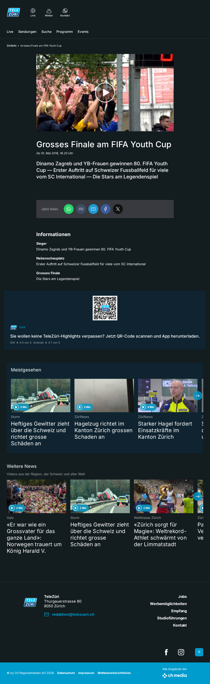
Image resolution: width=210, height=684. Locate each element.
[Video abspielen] (105, 92)
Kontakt (180, 625)
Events (83, 32)
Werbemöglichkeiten (168, 604)
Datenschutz (66, 673)
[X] (118, 209)
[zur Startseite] (13, 12)
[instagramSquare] (181, 652)
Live (10, 32)
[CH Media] (174, 675)
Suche (46, 32)
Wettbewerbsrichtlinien (114, 673)
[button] (81, 209)
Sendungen (27, 32)
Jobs (182, 596)
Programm (64, 32)
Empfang (179, 611)
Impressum (86, 673)
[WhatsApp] (69, 209)
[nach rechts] (197, 395)
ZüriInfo (11, 45)
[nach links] (12, 395)
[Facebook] (106, 209)
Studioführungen (172, 618)
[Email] (93, 209)
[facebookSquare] (166, 652)
